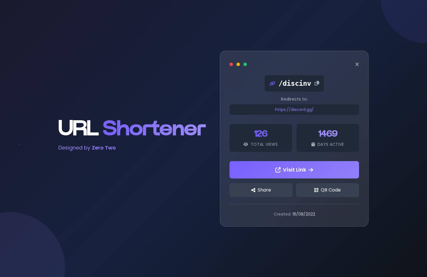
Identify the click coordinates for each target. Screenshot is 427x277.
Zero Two (104, 147)
